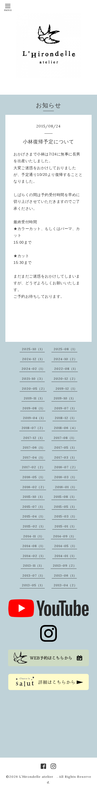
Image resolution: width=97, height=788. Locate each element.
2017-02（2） (33, 467)
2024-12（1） (33, 359)
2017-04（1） (34, 457)
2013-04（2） (65, 585)
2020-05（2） (34, 388)
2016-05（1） (33, 477)
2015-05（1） (65, 507)
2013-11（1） (33, 565)
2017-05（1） (65, 447)
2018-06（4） (66, 428)
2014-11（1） (33, 536)
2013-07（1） (33, 575)
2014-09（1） (64, 536)
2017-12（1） (34, 438)
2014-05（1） (65, 546)
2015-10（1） (34, 497)
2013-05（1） (33, 585)
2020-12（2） (65, 379)
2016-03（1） (65, 477)
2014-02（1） (34, 556)
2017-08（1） (65, 438)
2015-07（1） (33, 507)
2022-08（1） (66, 369)
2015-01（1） (65, 526)
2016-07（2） (66, 467)
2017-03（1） (65, 457)
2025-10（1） (33, 349)
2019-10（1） (65, 398)
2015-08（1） (65, 497)
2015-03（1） (65, 516)
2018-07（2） (33, 428)
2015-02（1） (34, 526)
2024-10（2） (65, 359)
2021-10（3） (33, 379)
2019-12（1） (66, 388)
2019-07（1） (65, 408)
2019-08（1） (33, 408)
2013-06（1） (65, 575)
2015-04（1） (33, 516)
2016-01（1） (66, 487)
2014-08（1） (33, 546)
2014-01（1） (65, 556)
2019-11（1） (34, 398)
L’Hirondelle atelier (38, 777)
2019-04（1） (34, 418)
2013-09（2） (65, 565)
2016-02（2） (34, 487)
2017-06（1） (34, 447)
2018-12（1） (66, 418)
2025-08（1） (65, 349)
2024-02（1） (33, 369)
